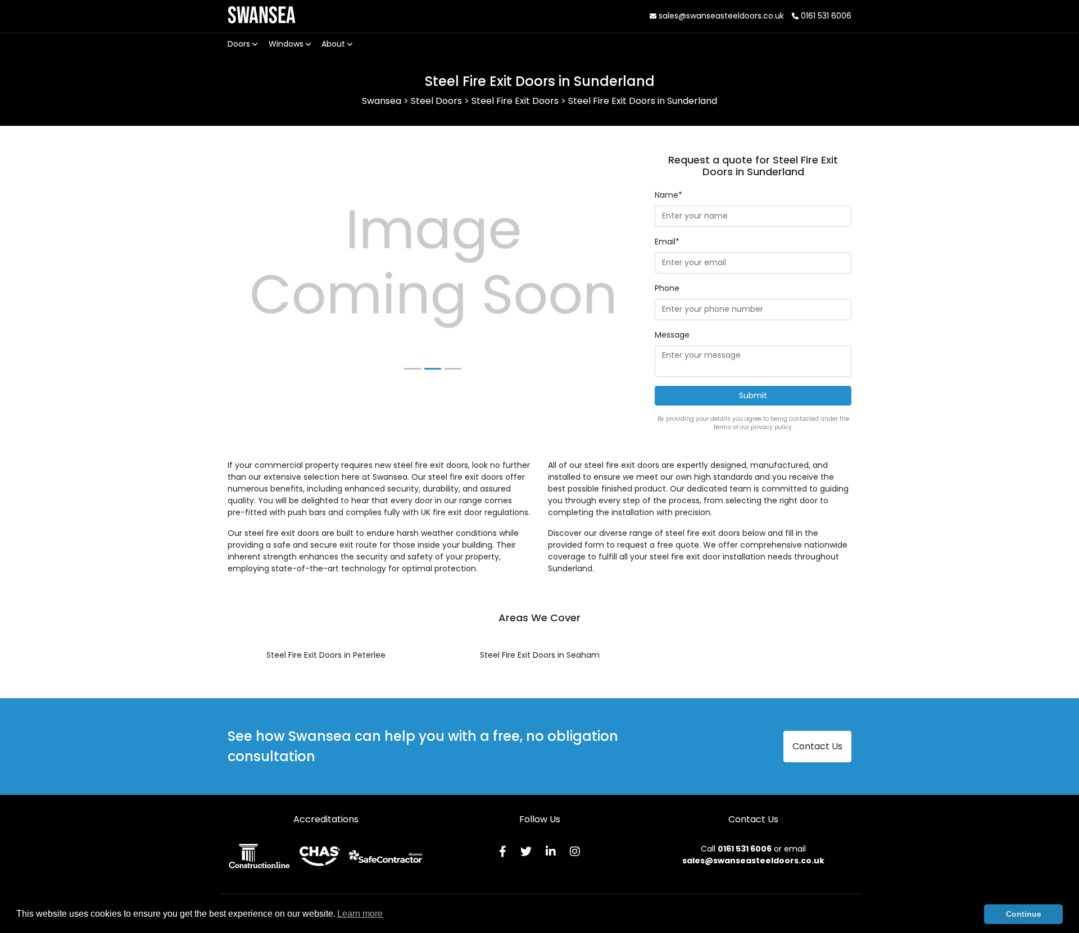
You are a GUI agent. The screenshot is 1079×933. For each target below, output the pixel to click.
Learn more (360, 913)
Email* (667, 241)
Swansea (262, 16)
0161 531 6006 (825, 15)
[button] (258, 269)
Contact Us (817, 746)
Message (672, 334)
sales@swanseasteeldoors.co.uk (720, 15)
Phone (667, 288)
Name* (668, 195)
